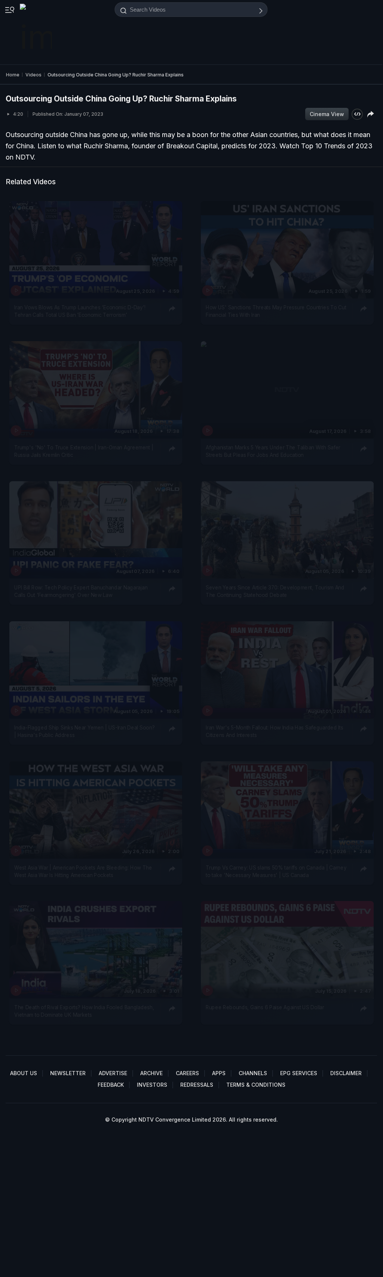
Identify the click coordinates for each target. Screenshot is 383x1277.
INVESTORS (152, 1085)
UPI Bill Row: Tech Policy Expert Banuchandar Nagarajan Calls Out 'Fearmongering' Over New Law (80, 591)
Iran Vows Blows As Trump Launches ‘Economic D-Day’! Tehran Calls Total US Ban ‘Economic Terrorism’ (79, 311)
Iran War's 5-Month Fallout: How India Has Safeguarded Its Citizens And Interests (274, 731)
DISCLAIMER (346, 1073)
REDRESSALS (196, 1085)
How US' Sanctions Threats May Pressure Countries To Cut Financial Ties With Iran (276, 311)
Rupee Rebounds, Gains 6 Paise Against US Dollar (265, 1007)
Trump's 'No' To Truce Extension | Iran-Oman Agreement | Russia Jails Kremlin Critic (83, 451)
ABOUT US (23, 1073)
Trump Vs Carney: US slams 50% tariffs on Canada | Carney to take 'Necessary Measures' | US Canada (276, 871)
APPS (219, 1073)
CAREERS (187, 1073)
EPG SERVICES (298, 1073)
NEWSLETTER (68, 1073)
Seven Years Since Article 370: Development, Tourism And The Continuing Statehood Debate (275, 591)
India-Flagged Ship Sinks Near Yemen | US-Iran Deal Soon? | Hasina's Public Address (84, 731)
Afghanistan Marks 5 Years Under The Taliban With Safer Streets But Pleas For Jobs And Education (273, 451)
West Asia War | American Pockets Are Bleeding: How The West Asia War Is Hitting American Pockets (83, 871)
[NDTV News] (36, 32)
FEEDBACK (111, 1085)
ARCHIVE (151, 1073)
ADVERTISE (113, 1073)
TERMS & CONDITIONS (255, 1085)
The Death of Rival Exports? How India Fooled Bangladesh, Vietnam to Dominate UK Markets (84, 1011)
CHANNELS (253, 1073)
